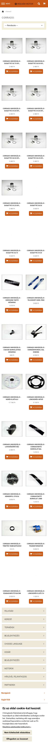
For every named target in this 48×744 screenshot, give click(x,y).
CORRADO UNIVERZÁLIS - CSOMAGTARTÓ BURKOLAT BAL (36, 447)
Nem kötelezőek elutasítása (17, 732)
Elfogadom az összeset (17, 739)
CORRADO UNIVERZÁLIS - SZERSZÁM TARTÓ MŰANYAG (12, 300)
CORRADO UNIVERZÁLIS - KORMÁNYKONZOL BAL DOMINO (36, 350)
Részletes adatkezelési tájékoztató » (17, 727)
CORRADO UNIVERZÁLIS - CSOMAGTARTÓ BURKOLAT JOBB (36, 496)
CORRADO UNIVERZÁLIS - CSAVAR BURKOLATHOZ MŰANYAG (12, 350)
